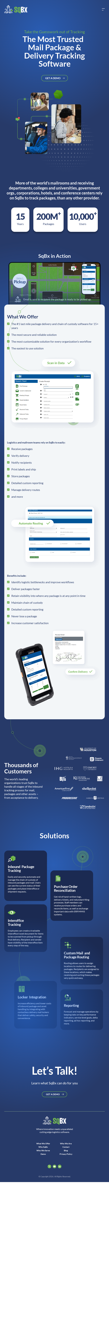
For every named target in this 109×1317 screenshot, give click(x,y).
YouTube (54, 1166)
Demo (43, 1154)
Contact (65, 1147)
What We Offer (43, 1143)
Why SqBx (43, 1147)
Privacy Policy (66, 1154)
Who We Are (66, 1143)
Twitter (49, 1166)
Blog (66, 1150)
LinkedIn (59, 1166)
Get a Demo (52, 78)
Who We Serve (43, 1150)
